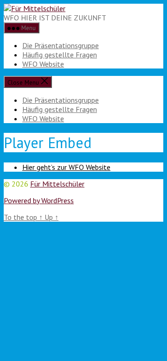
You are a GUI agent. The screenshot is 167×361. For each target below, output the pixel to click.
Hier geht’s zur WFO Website (66, 167)
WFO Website (43, 63)
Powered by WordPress (39, 200)
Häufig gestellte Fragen (59, 54)
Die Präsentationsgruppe (60, 45)
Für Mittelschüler (57, 183)
